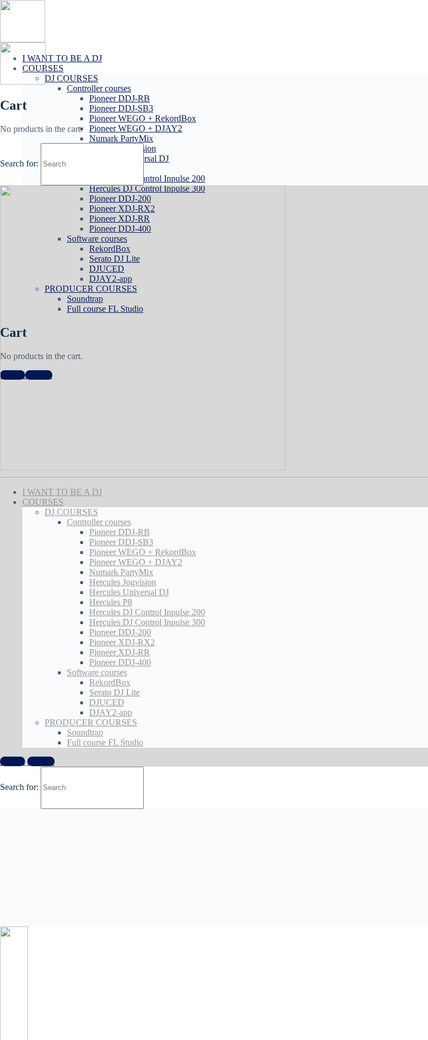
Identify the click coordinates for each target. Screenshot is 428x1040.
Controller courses (99, 88)
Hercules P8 (110, 602)
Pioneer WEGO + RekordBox (142, 118)
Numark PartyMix (121, 138)
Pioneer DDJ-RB (119, 98)
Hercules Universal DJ (129, 592)
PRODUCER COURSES (91, 722)
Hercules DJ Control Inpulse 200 (147, 178)
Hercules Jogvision (122, 582)
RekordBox (109, 682)
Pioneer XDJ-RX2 (122, 642)
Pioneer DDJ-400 (120, 662)
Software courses (97, 672)
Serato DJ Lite (114, 692)
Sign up (41, 761)
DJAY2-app (110, 712)
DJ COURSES (71, 78)
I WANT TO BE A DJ (62, 58)
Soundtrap (85, 732)
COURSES (43, 502)
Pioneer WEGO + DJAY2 (135, 128)
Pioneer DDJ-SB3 (121, 108)
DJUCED (106, 702)
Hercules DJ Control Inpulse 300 (147, 622)
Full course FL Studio (105, 742)
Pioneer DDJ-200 (120, 632)
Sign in (12, 761)
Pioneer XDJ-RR (119, 652)
